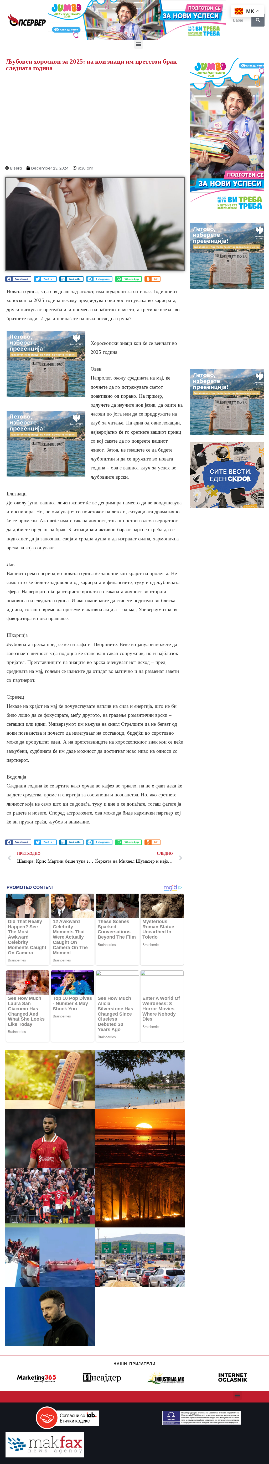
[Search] (258, 20)
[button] (138, 44)
